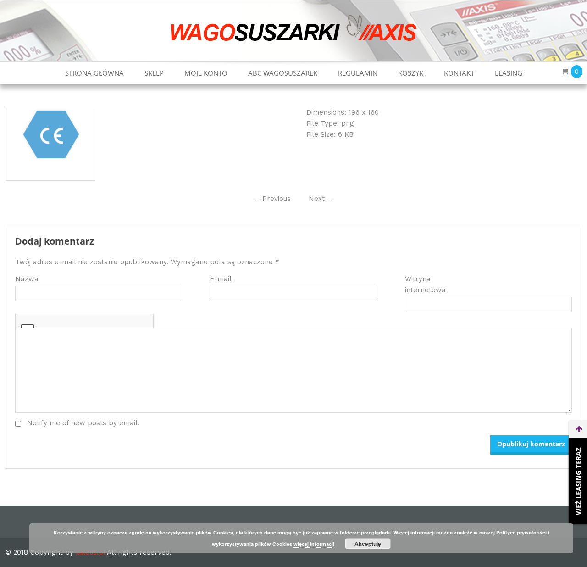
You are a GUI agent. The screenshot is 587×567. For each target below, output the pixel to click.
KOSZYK (410, 73)
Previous (272, 199)
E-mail (221, 279)
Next (321, 199)
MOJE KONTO (205, 73)
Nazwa (27, 279)
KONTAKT (459, 73)
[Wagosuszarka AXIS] (294, 27)
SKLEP (154, 73)
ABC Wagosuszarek (282, 73)
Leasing (508, 73)
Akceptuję (367, 543)
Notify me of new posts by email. (83, 423)
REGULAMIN (357, 73)
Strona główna (94, 73)
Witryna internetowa (425, 284)
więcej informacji (314, 543)
